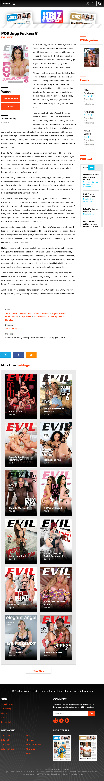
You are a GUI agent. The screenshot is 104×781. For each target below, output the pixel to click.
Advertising (6, 708)
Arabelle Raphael (41, 313)
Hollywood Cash (41, 316)
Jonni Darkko (11, 313)
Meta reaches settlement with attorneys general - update (91, 225)
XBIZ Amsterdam (89, 91)
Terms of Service (74, 774)
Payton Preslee (59, 313)
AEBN (11, 106)
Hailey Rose (56, 316)
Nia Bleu (9, 319)
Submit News (7, 704)
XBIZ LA (29, 735)
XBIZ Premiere (7, 748)
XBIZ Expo (30, 748)
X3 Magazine (89, 40)
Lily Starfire (26, 316)
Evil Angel (7, 37)
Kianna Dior (25, 313)
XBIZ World (6, 744)
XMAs (28, 753)
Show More (38, 670)
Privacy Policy (7, 722)
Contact (4, 713)
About (4, 717)
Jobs (91, 167)
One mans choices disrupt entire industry (91, 177)
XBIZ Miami (31, 740)
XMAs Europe (87, 132)
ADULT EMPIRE (11, 98)
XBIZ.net (86, 159)
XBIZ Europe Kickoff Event (89, 195)
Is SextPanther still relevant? (91, 210)
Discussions (85, 167)
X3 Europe (89, 111)
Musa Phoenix (11, 316)
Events (84, 80)
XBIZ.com (5, 735)
